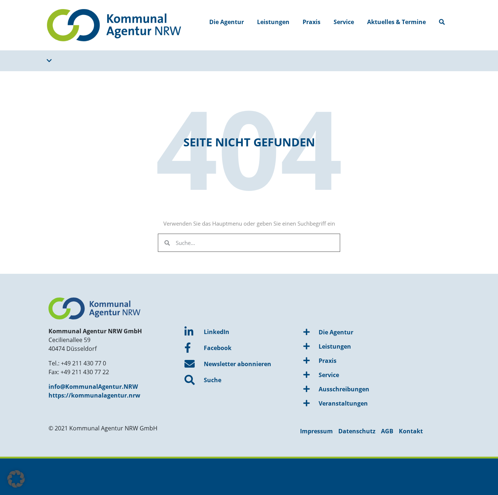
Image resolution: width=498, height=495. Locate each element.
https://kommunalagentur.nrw (94, 395)
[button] (16, 479)
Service (344, 22)
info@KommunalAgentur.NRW (93, 387)
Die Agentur (226, 22)
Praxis (311, 22)
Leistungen (273, 22)
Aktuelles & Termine (396, 22)
